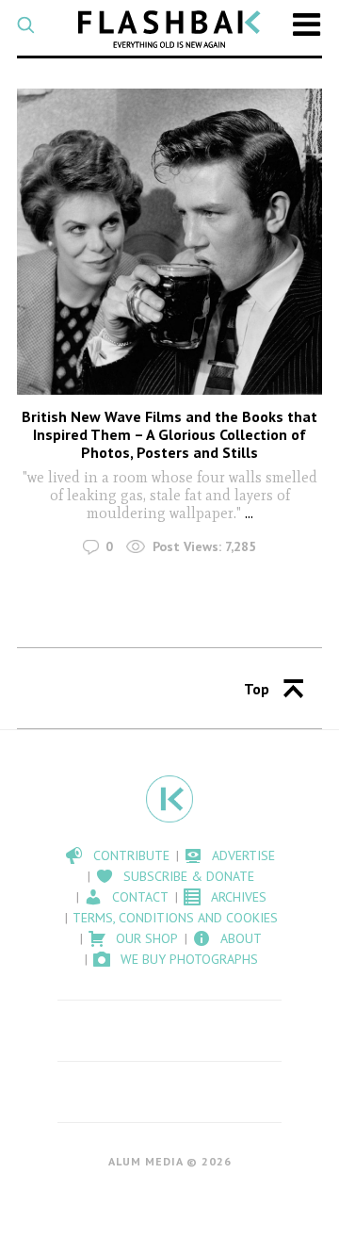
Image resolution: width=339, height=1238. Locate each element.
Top (256, 688)
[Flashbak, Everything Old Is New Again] (169, 29)
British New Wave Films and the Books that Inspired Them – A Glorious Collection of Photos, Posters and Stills (169, 434)
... (249, 513)
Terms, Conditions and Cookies (175, 917)
